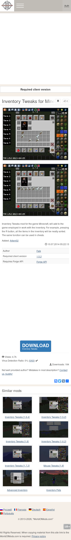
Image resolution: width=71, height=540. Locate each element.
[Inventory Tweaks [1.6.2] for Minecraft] (53, 429)
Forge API (42, 262)
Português (8, 513)
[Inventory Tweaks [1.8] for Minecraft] (17, 429)
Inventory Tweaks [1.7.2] (17, 465)
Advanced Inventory (17, 490)
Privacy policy (39, 536)
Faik (39, 251)
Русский (7, 509)
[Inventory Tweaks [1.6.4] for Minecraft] (17, 405)
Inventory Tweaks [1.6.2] (53, 441)
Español (50, 509)
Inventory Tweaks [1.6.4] (17, 416)
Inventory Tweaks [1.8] (17, 441)
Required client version (35, 89)
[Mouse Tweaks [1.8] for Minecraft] (53, 454)
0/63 (32, 360)
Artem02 (14, 240)
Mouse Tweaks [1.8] (54, 465)
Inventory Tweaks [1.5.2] (53, 416)
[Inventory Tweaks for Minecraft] (35, 134)
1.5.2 (39, 256)
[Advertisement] (35, 48)
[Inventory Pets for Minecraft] (53, 478)
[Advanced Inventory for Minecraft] (17, 478)
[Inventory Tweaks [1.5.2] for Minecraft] (53, 405)
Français (21, 509)
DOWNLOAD (35, 346)
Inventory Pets (53, 490)
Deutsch (36, 509)
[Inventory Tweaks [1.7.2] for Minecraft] (17, 454)
